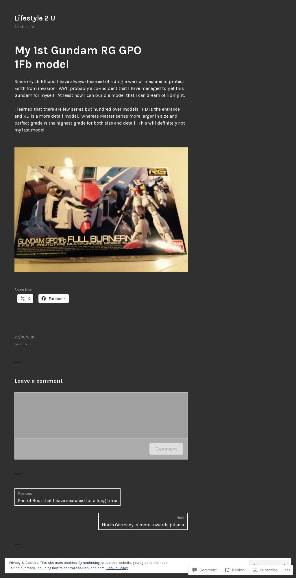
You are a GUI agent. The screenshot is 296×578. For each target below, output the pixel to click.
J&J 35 (20, 344)
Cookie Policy (117, 568)
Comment (166, 449)
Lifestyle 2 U (34, 18)
